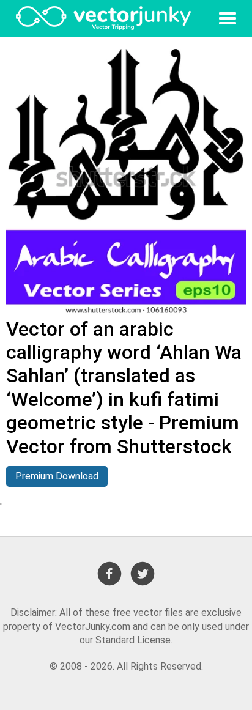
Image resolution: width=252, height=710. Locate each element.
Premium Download (56, 476)
